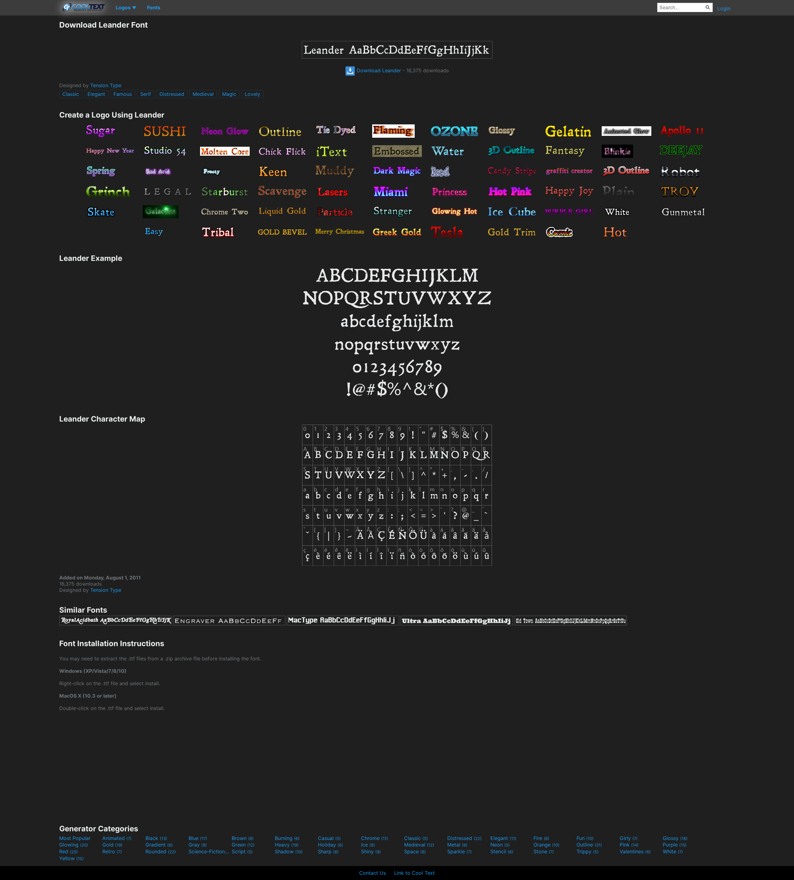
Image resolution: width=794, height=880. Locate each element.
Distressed (171, 94)
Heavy (287, 845)
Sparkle (459, 851)
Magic (229, 94)
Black (156, 838)
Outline (589, 845)
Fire (541, 838)
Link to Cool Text (414, 873)
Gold (112, 845)
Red (68, 851)
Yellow (71, 858)
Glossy (675, 838)
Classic (70, 94)
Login (723, 8)
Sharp (328, 851)
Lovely (252, 94)
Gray (198, 845)
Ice (368, 845)
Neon (500, 845)
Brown (243, 838)
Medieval (203, 94)
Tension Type (105, 85)
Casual (329, 838)
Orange (546, 845)
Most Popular (75, 838)
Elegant (96, 94)
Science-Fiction (209, 851)
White (673, 851)
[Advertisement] (29, 113)
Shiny (371, 851)
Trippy (588, 851)
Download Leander (378, 70)
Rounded (160, 851)
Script (242, 851)
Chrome (374, 838)
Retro (112, 851)
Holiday (330, 845)
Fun (585, 838)
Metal (457, 845)
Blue (198, 838)
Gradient (159, 845)
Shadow (289, 851)
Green (243, 845)
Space (415, 851)
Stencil (501, 851)
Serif (145, 94)
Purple (675, 845)
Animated (117, 838)
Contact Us (372, 873)
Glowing (73, 845)
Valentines (635, 851)
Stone (543, 851)
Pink (629, 845)
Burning (287, 838)
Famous (123, 94)
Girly (629, 838)
